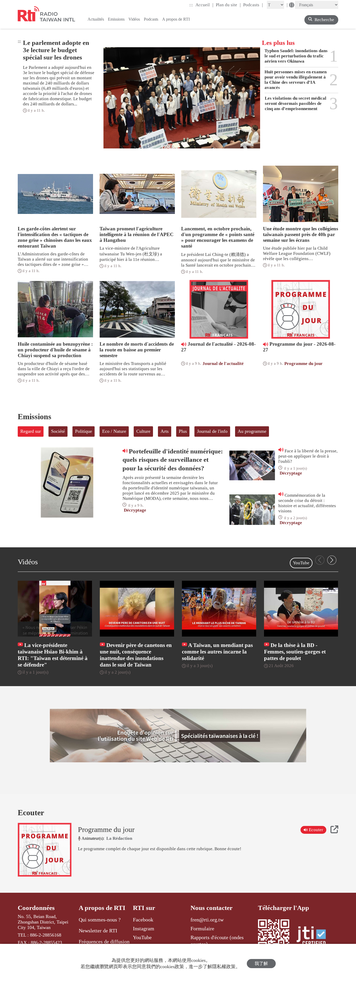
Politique (83, 431)
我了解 (261, 963)
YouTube (301, 562)
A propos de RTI (102, 907)
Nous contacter (211, 907)
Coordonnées (36, 907)
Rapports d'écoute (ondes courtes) (217, 940)
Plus (183, 431)
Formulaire (202, 928)
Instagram (143, 928)
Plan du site (228, 4)
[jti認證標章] (314, 936)
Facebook (143, 919)
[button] (331, 560)
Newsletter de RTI (98, 930)
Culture (143, 431)
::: (191, 4)
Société (58, 431)
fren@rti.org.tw (207, 919)
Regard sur (30, 431)
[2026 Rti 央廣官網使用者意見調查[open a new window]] (178, 735)
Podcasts (253, 4)
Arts (165, 431)
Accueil (204, 4)
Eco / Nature (114, 431)
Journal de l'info (212, 431)
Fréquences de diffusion (104, 941)
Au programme (252, 431)
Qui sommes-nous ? (100, 919)
